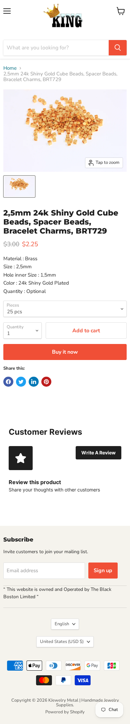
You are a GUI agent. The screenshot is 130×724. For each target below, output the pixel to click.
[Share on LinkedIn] (34, 382)
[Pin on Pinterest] (46, 382)
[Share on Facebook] (8, 382)
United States (62, 642)
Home (10, 68)
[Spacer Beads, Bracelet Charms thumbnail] (19, 186)
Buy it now (65, 352)
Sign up (103, 570)
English (62, 624)
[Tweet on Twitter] (21, 382)
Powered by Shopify (65, 712)
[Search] (118, 47)
